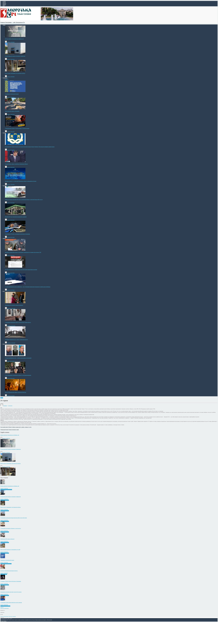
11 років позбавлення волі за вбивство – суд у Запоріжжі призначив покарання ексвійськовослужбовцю (27, 286)
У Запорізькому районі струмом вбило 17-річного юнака (17, 128)
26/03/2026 (12, 202)
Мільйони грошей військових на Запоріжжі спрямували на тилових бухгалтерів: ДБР (23, 252)
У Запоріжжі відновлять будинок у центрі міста (10, 528)
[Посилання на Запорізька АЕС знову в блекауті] (2, 536)
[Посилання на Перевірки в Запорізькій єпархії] (15, 91)
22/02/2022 (13, 325)
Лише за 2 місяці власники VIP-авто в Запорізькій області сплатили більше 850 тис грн (24, 199)
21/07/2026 (12, 290)
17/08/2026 (12, 131)
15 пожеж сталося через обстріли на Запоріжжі (10, 581)
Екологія (3, 489)
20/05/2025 (12, 378)
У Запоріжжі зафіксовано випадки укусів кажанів (11, 602)
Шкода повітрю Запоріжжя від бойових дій (14, 39)
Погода (1, 607)
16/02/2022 (13, 343)
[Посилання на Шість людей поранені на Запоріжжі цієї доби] (2, 547)
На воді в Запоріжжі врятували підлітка (9, 570)
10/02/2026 (12, 220)
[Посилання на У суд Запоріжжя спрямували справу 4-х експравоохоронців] (15, 372)
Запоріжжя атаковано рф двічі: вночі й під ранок (11, 592)
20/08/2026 (6, 520)
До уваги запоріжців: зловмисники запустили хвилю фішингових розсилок (21, 269)
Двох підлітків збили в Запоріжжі (12, 111)
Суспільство (9, 563)
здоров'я (6, 606)
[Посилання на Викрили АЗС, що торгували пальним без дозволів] (15, 214)
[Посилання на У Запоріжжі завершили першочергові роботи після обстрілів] (2, 515)
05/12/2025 (12, 361)
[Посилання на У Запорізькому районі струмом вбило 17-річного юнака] (15, 126)
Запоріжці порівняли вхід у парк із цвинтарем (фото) (16, 339)
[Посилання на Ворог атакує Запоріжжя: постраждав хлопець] (15, 71)
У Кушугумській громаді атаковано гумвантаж (15, 56)
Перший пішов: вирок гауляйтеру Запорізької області (16, 164)
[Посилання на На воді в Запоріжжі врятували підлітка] (2, 568)
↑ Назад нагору (3, 621)
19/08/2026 (12, 97)
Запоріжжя (7, 489)
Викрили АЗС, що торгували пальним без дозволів (16, 216)
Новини (1, 397)
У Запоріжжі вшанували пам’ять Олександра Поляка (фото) (18, 322)
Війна (1, 489)
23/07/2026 (12, 273)
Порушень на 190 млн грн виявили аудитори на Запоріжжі (17, 234)
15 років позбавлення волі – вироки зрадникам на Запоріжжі (18, 358)
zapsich (8, 42)
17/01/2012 (10, 405)
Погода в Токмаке (12, 616)
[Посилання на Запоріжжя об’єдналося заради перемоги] (15, 302)
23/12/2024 (12, 150)
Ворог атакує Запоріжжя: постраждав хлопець (15, 73)
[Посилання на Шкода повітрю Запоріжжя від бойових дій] (15, 36)
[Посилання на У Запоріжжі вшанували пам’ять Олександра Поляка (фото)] (15, 320)
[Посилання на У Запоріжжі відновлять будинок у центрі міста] (2, 526)
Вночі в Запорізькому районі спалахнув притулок (15, 392)
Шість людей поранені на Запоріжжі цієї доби (10, 549)
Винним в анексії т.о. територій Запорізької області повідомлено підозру (20, 181)
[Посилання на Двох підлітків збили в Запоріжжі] (15, 108)
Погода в (4, 608)
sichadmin (9, 308)
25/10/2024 (12, 395)
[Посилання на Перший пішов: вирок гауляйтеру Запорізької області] (15, 161)
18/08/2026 (12, 114)
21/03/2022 (13, 308)
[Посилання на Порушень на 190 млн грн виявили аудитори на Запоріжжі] (15, 231)
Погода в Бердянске (4, 616)
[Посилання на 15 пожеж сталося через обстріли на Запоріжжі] (2, 579)
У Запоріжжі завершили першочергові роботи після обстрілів (13, 517)
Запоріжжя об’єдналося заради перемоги (14, 305)
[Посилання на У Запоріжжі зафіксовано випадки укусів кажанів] (2, 600)
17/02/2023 (12, 184)
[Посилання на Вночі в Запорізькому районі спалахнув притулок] (15, 390)
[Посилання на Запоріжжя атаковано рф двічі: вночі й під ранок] (2, 589)
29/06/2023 (12, 167)
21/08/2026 (12, 42)
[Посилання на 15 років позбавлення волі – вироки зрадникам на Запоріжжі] (15, 355)
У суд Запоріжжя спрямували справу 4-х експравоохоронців (18, 375)
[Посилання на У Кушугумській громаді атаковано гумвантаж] (15, 53)
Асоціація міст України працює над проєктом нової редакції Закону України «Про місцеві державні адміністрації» (30, 146)
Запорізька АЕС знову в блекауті (7, 539)
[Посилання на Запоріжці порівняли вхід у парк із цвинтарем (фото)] (15, 337)
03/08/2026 (12, 255)
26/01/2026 (12, 237)
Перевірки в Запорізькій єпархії (12, 94)
